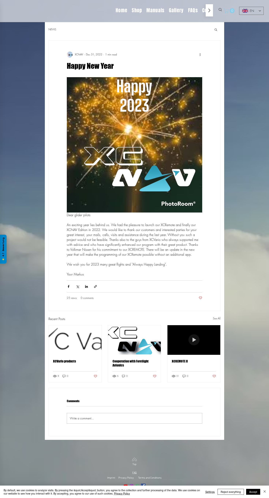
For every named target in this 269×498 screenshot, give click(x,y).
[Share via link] (95, 286)
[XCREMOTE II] (193, 340)
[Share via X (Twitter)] (77, 286)
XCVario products (64, 361)
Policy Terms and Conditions (144, 478)
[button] (230, 10)
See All (217, 318)
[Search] (220, 10)
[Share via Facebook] (68, 286)
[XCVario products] (75, 340)
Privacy (122, 478)
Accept (253, 492)
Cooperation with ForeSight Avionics (131, 363)
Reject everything (231, 492)
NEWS (52, 29)
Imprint (112, 478)
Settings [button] (210, 492)
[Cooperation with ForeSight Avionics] (134, 340)
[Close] (264, 491)
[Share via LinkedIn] (86, 286)
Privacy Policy (122, 493)
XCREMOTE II (180, 361)
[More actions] (200, 54)
